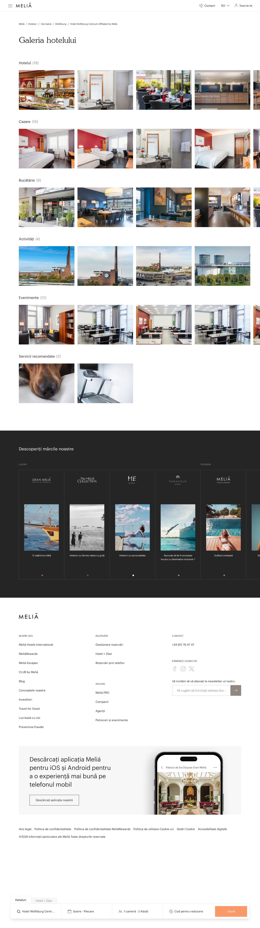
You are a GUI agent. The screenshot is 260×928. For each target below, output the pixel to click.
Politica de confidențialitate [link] (52, 829)
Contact (177, 635)
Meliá (21, 23)
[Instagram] (183, 668)
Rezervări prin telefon (110, 663)
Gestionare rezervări (109, 644)
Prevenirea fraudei (31, 727)
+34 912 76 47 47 (183, 644)
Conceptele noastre (32, 690)
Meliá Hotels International (36, 644)
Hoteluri (32, 23)
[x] (191, 668)
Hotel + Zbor (104, 654)
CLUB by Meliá (28, 672)
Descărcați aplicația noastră (54, 800)
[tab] (20, 900)
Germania (46, 23)
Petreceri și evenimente (112, 720)
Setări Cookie (186, 829)
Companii (102, 702)
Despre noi (26, 635)
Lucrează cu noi (29, 718)
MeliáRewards (28, 654)
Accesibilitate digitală (212, 829)
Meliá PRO (102, 692)
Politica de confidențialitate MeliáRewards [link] (102, 829)
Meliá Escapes (28, 663)
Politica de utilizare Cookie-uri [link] (153, 829)
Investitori (25, 699)
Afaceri (100, 683)
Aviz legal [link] (25, 829)
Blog (22, 681)
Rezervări (102, 635)
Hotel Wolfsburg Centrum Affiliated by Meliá (93, 23)
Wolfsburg (60, 23)
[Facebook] (174, 668)
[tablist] (130, 900)
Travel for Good (29, 708)
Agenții (100, 711)
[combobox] (225, 5)
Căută (231, 911)
